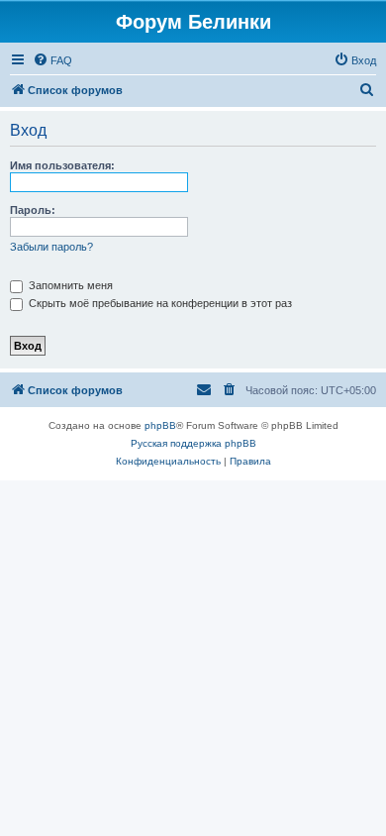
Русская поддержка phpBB (193, 443)
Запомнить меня (69, 285)
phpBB (160, 425)
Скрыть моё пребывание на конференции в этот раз (159, 303)
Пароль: (32, 210)
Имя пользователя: (62, 165)
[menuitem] (52, 60)
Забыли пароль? (51, 247)
